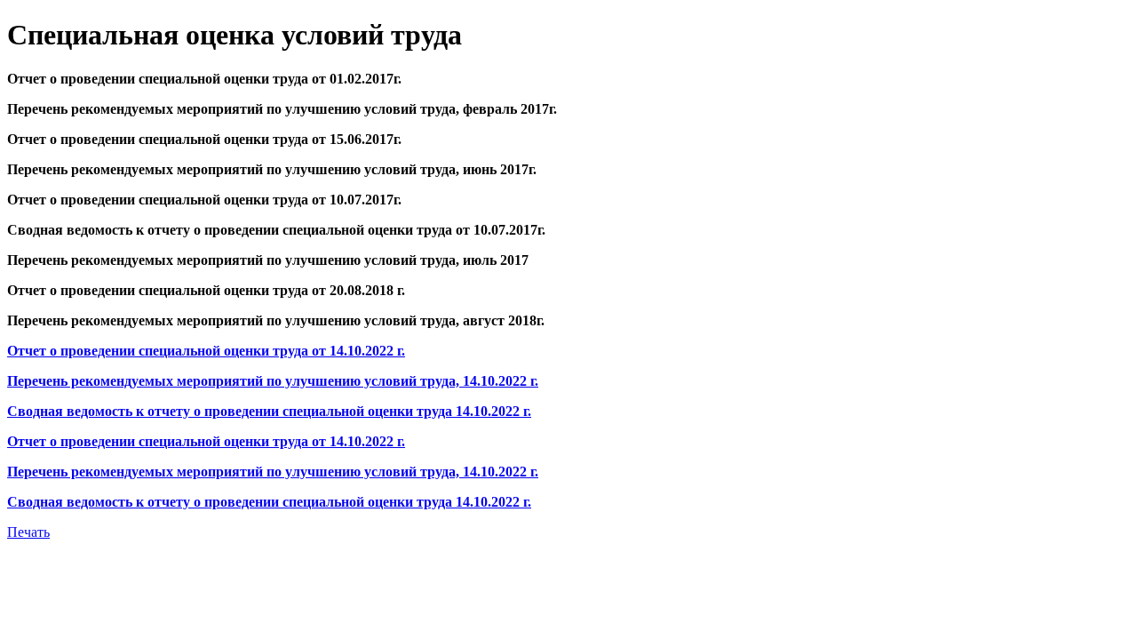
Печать (28, 532)
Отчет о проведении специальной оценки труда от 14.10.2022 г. (206, 350)
